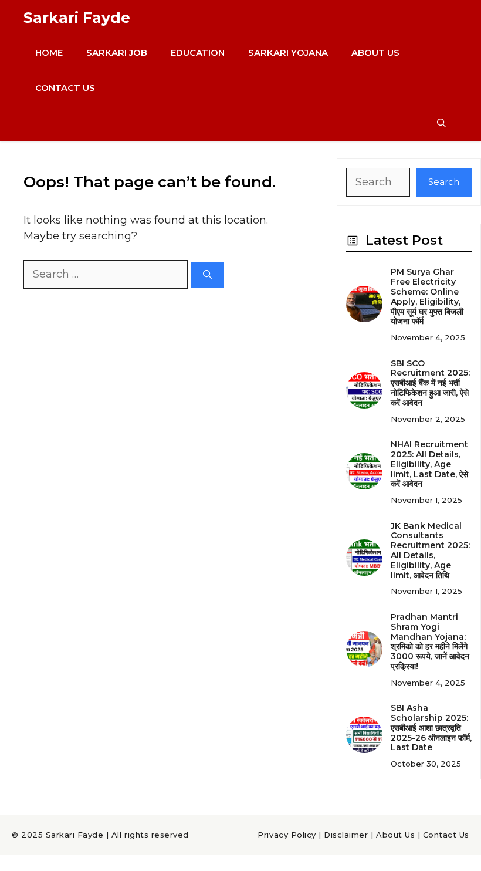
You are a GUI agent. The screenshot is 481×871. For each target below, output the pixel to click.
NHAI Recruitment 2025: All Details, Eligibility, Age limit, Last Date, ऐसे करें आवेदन (429, 464)
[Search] (207, 275)
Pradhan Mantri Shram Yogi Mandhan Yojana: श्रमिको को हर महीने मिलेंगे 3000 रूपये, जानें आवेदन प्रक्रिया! (430, 641)
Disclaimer (346, 834)
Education (198, 52)
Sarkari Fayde (76, 17)
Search (443, 181)
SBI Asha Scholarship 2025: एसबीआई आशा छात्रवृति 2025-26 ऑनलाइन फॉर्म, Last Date (431, 727)
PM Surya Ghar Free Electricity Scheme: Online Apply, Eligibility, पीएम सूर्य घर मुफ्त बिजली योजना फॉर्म (427, 296)
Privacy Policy (287, 834)
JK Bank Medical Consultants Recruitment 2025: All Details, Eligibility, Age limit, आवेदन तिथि (430, 550)
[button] (441, 123)
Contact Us (65, 87)
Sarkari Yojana (288, 52)
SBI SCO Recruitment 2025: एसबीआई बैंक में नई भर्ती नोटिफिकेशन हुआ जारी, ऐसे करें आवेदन (430, 383)
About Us (375, 52)
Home (49, 52)
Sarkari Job (116, 52)
